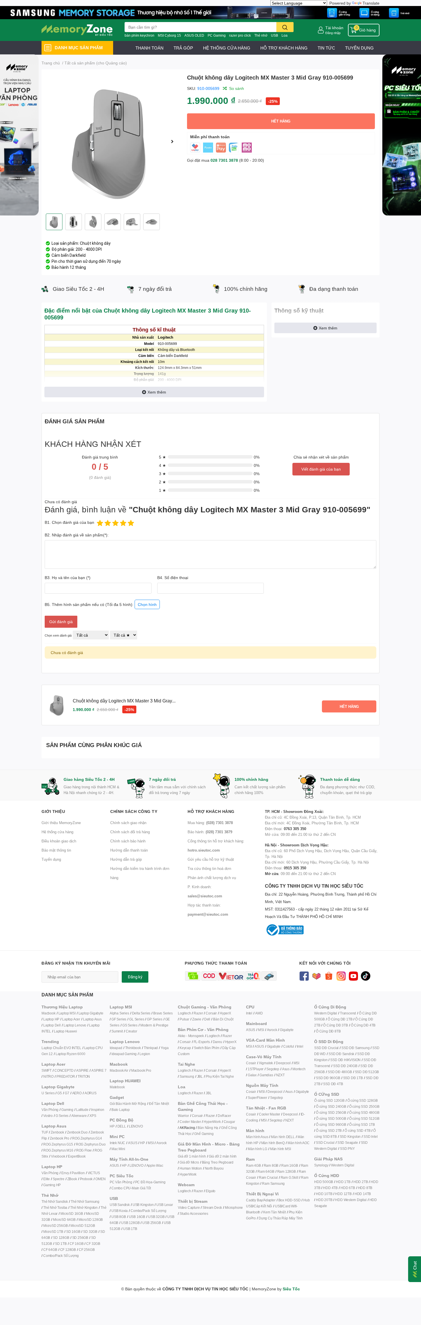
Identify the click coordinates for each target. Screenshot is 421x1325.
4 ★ (162, 465)
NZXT (280, 1075)
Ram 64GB (265, 1171)
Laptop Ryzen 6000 (70, 1054)
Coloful (288, 1046)
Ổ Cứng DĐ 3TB (335, 1025)
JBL (200, 1076)
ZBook (72, 1179)
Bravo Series (163, 1013)
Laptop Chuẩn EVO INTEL (61, 1048)
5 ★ (162, 457)
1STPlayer (255, 1069)
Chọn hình (147, 604)
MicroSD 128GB (90, 1219)
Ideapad (116, 1048)
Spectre (58, 1179)
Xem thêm (156, 392)
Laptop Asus (92, 1019)
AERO (77, 1093)
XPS (92, 1115)
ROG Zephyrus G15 (58, 1144)
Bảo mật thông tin (56, 850)
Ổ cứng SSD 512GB (364, 1118)
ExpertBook (76, 1156)
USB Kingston (143, 1204)
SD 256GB (80, 1237)
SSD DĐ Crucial (326, 1048)
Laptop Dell (52, 1025)
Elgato (210, 1191)
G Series (62, 1115)
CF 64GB (50, 1249)
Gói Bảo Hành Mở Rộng (128, 1103)
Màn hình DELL (282, 1137)
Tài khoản (334, 27)
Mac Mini (118, 1149)
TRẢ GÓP (183, 47)
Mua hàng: (210, 822)
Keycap (185, 1048)
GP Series (154, 1019)
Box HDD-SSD (289, 1200)
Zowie (196, 1019)
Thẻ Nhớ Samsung (85, 1201)
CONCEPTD (63, 1070)
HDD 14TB (363, 1194)
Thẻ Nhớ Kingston (84, 1207)
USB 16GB (137, 1217)
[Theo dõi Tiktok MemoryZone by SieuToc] (365, 975)
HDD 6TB (348, 1188)
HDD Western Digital (350, 1200)
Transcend (348, 1013)
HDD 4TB (330, 1188)
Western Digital (325, 1013)
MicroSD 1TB (53, 1231)
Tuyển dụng (51, 859)
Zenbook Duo (77, 1132)
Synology (321, 1165)
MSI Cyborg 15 (169, 35)
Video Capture (189, 1207)
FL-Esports (202, 1042)
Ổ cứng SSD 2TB (329, 1130)
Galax (252, 1075)
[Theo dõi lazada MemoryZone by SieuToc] (316, 975)
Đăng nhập (333, 33)
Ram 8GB (271, 1165)
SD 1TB (61, 1243)
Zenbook (57, 1132)
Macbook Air (119, 1070)
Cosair (251, 1063)
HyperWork (212, 1121)
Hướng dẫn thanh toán (129, 850)
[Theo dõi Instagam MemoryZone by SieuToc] (341, 975)
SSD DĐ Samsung (355, 1048)
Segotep (272, 1069)
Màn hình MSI (280, 1149)
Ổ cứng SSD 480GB (364, 1112)
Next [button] (172, 141)
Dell (207, 1019)
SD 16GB (73, 1231)
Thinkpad (151, 1048)
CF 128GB (68, 1249)
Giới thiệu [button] (53, 811)
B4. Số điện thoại (172, 577)
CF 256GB (87, 1249)
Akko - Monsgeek (191, 1036)
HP (112, 1126)
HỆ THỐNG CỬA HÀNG (226, 47)
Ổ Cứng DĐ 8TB (328, 1031)
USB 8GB (118, 1217)
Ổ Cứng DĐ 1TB (340, 1019)
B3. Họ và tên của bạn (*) (68, 577)
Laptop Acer (71, 1019)
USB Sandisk (120, 1204)
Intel (249, 1013)
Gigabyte (286, 1030)
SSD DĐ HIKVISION (345, 1060)
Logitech (184, 1013)
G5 (59, 1093)
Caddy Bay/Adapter (261, 1200)
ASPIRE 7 (98, 1070)
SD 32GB (90, 1231)
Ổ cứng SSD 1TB (362, 1124)
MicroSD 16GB (71, 1213)
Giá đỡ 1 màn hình (192, 1156)
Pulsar (184, 1019)
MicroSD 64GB (64, 1219)
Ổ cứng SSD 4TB (357, 1130)
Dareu (217, 1042)
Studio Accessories (194, 1213)
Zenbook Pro (59, 1138)
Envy (65, 1173)
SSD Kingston (350, 1136)
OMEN (100, 1179)
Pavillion (78, 1173)
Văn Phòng (50, 1109)
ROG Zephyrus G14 (87, 1138)
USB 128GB (130, 1223)
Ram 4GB (253, 1165)
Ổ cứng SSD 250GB (364, 1106)
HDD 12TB (343, 1194)
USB (274, 35)
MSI (151, 1143)
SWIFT (47, 1070)
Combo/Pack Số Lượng (61, 1255)
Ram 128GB (286, 1171)
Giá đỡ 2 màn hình (223, 1156)
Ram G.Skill (289, 1177)
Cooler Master (190, 1121)
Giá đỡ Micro (189, 1162)
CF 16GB (77, 1243)
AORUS (90, 1093)
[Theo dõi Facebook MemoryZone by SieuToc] (304, 975)
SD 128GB (61, 1237)
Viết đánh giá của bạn (321, 469)
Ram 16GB (289, 1165)
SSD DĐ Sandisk (341, 1054)
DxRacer (224, 1115)
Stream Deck (212, 1207)
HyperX (225, 1013)
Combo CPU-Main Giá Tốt (131, 1188)
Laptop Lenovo (75, 1025)
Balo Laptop (120, 1109)
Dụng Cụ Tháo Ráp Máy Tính (281, 1218)
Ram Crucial (268, 1177)
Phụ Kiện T (214, 1076)
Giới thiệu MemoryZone (61, 822)
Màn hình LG (257, 1149)
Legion (144, 1054)
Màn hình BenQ (273, 1143)
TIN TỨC (326, 47)
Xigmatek (266, 1063)
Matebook (117, 1087)
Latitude (82, 1109)
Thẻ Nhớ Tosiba (55, 1207)
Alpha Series (119, 1013)
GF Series (118, 1019)
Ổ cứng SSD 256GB (331, 1112)
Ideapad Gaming (124, 1054)
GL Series (136, 1019)
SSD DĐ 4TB (333, 1084)
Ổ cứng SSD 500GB (331, 1118)
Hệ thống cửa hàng (57, 832)
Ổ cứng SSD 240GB (331, 1106)
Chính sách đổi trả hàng (130, 832)
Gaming (67, 1109)
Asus (286, 1069)
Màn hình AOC (299, 1143)
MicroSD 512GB (82, 1225)
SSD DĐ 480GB (340, 1072)
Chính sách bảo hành (127, 841)
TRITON (84, 1076)
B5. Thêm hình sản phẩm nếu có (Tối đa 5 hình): (101, 604)
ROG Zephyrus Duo (91, 1144)
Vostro (48, 1115)
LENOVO (136, 1126)
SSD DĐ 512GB (367, 1072)
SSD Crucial (325, 1142)
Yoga (164, 1048)
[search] (285, 27)
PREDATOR (65, 1076)
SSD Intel (370, 1136)
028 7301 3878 (224, 160)
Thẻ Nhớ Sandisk (55, 1201)
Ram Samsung (273, 1183)
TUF (45, 1132)
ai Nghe (228, 1076)
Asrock (161, 1143)
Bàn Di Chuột (223, 1019)
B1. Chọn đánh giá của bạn (69, 522)
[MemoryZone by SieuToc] (77, 30)
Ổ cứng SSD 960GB (331, 1124)
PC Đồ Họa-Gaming (150, 1182)
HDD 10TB (324, 1194)
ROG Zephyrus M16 (58, 1150)
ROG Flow (84, 1150)
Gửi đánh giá (61, 621)
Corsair (211, 1013)
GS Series (129, 1025)
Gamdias (266, 1075)
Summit (117, 1031)
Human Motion (191, 1168)
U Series (48, 1093)
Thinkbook (133, 1048)
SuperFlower (257, 1097)
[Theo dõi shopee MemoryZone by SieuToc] (328, 975)
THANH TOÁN (149, 47)
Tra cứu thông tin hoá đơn (209, 868)
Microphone (234, 1207)
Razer (198, 1013)
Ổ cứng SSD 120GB (329, 1100)
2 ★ (162, 481)
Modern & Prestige (154, 1025)
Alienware (78, 1115)
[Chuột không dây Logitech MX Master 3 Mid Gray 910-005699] (112, 141)
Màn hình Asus (257, 1137)
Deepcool (283, 1063)
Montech (299, 1069)
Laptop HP (51, 1019)
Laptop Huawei (65, 1031)
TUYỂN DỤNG (359, 47)
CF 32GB (93, 1243)
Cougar (229, 1121)
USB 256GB (151, 1223)
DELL (121, 1126)
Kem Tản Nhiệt (274, 1212)
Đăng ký (135, 977)
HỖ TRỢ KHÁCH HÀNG (284, 47)
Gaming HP (52, 1185)
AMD (259, 1013)
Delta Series (141, 1013)
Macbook (49, 1013)
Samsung (187, 1076)
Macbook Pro (141, 1070)
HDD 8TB (365, 1188)
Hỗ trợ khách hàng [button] (211, 811)
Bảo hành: (210, 832)
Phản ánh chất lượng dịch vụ (212, 877)
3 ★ (162, 473)
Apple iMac (154, 1165)
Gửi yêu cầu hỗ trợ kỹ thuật (211, 859)
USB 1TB (130, 1229)
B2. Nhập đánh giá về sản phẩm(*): (77, 534)
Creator (131, 1031)
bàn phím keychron (139, 35)
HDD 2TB (360, 1182)
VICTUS (94, 1173)
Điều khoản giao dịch (59, 841)
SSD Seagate (347, 1142)
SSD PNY (347, 1148)
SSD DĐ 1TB (353, 1078)
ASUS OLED (194, 35)
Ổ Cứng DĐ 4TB (363, 1025)
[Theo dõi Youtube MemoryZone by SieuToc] (353, 975)
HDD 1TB (343, 1182)
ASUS (132, 1143)
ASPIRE (82, 1070)
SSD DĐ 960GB (328, 1078)
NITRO (48, 1076)
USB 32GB (156, 1217)
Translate (371, 3)
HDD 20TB (324, 1200)
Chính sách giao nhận (128, 822)
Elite (46, 1179)
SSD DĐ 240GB (345, 1066)
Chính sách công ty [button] (133, 811)
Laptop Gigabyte (90, 1013)
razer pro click (240, 35)
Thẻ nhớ (260, 35)
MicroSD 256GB (55, 1225)
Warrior (183, 1115)
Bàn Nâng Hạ (208, 1127)
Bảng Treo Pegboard (217, 1162)
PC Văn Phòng (121, 1182)
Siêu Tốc (291, 1288)
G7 (67, 1093)
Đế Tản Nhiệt (159, 1103)
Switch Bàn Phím (206, 1048)
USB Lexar (164, 1204)
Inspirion (97, 1109)
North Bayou (214, 1168)
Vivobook (58, 1156)
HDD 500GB (323, 1182)
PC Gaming (217, 35)
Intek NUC (117, 1143)
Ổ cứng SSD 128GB (362, 1100)
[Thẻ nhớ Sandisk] (210, 12)
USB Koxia (119, 1211)
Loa (285, 35)
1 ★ (162, 490)
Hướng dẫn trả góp (126, 859)
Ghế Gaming (203, 1134)
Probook (86, 1179)
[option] (112, 141)
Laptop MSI (67, 1013)
